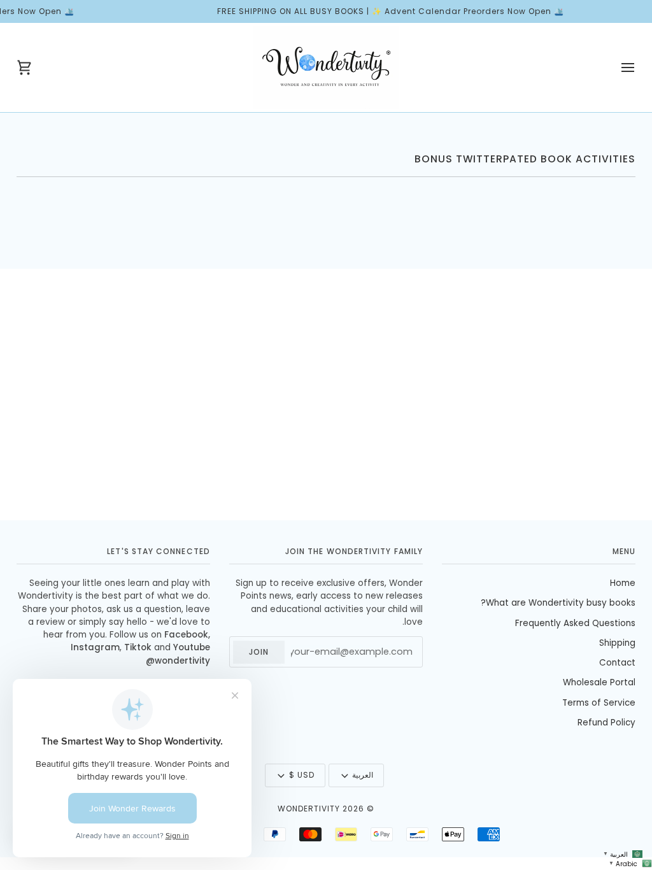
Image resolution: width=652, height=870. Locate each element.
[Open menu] (616, 67)
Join (259, 651)
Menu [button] (624, 551)
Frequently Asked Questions (575, 623)
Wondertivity (309, 808)
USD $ (302, 774)
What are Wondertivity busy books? (558, 603)
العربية (362, 774)
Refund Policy (606, 723)
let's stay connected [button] (158, 551)
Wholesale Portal (599, 682)
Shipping (617, 643)
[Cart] (36, 67)
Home (622, 583)
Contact (617, 663)
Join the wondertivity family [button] (354, 551)
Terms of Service (598, 703)
